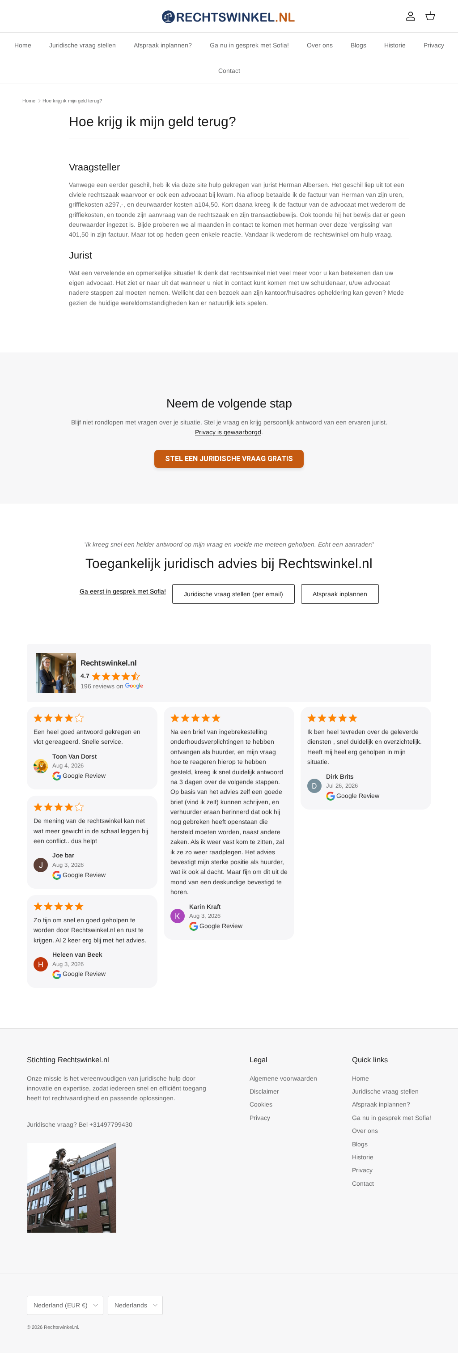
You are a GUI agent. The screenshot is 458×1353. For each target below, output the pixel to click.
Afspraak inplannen (340, 594)
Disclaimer (264, 1091)
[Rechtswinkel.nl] (229, 16)
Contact (229, 70)
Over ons (320, 45)
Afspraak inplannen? (163, 45)
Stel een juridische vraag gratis (229, 458)
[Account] (409, 16)
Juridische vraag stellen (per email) (233, 594)
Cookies (261, 1104)
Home (22, 45)
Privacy (434, 45)
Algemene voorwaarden (283, 1078)
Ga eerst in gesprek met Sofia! (123, 591)
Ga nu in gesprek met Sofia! (249, 45)
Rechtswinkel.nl (61, 1327)
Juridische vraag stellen (82, 45)
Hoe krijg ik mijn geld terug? (72, 100)
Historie (395, 45)
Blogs (358, 45)
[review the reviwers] (56, 775)
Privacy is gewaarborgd (228, 432)
